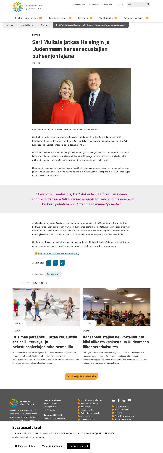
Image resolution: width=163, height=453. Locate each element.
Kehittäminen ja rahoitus (26, 18)
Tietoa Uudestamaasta (134, 18)
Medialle (118, 412)
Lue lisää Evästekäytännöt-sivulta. (28, 437)
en (122, 4)
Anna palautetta (122, 406)
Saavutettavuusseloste (124, 416)
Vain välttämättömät (52, 446)
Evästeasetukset (26, 446)
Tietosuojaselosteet (123, 419)
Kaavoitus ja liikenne (58, 18)
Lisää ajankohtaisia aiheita (83, 376)
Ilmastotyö (83, 18)
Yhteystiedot (107, 4)
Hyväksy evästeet (78, 446)
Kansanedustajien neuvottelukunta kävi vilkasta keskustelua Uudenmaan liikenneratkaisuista (116, 342)
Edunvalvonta (53, 274)
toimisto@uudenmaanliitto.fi (55, 418)
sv (118, 4)
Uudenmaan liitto (78, 4)
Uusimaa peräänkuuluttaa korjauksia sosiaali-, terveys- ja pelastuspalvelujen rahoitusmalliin (45, 342)
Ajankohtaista (94, 4)
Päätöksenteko (106, 18)
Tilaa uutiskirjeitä (122, 409)
